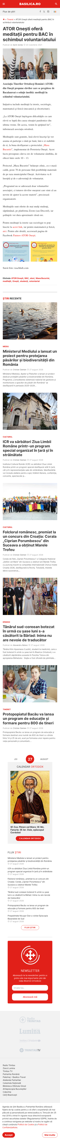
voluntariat (34, 281)
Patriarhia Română (11, 1074)
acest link (17, 226)
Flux (14, 852)
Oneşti (15, 281)
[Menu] (3, 4)
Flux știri (30, 927)
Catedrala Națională (12, 1083)
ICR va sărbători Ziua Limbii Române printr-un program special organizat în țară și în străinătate (28, 448)
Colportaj (7, 1092)
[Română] (55, 11)
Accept (9, 1135)
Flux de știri (9, 11)
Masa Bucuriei (42, 278)
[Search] (56, 4)
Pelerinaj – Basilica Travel (14, 1077)
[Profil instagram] (48, 11)
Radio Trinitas (9, 1065)
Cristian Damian (19, 369)
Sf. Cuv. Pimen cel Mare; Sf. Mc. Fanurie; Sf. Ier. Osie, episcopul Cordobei (27, 830)
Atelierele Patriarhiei (12, 1080)
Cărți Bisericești (10, 1095)
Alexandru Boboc (20, 645)
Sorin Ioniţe (18, 45)
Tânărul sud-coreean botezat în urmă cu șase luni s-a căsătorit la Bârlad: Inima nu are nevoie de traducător (28, 633)
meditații (7, 281)
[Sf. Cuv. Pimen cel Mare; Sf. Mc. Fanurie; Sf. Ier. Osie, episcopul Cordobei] (30, 797)
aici (4, 231)
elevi (32, 278)
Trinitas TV (7, 1071)
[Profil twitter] (44, 11)
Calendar (30, 766)
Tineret (10, 19)
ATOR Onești (17, 278)
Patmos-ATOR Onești (24, 235)
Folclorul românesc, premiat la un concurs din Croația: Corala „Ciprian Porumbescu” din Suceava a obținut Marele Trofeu (30, 541)
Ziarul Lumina (9, 1068)
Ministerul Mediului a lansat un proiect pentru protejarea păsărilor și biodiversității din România (30, 358)
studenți (24, 281)
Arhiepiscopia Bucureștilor (14, 1089)
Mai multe (50, 1135)
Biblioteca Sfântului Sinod (14, 1086)
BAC (27, 278)
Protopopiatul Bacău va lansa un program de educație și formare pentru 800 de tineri (28, 718)
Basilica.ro (30, 4)
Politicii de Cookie (26, 1124)
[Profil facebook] (40, 11)
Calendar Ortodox (30, 838)
